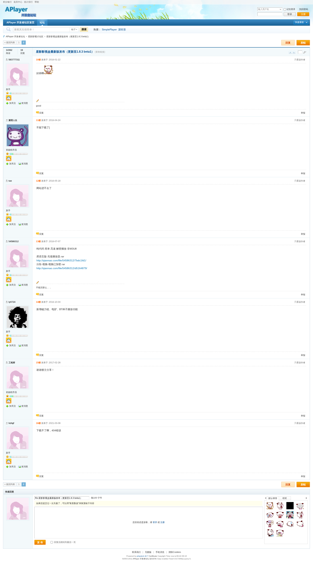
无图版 (148, 552)
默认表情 (272, 498)
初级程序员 (11, 150)
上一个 (265, 498)
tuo (10, 181)
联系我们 (136, 552)
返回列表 (10, 42)
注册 (303, 14)
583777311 (14, 59)
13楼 (38, 241)
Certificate (153, 556)
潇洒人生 (13, 120)
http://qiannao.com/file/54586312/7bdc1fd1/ (61, 260)
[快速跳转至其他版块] (4, 36)
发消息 (24, 103)
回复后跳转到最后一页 (64, 542)
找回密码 (303, 9)
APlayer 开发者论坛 (15, 36)
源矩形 (122, 29)
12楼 (38, 181)
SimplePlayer (109, 29)
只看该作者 (299, 59)
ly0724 (12, 302)
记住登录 (291, 9)
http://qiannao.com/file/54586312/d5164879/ (61, 268)
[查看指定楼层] (304, 52)
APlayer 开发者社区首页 (20, 22)
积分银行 (7, 2)
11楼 (38, 120)
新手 (8, 89)
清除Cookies (174, 552)
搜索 (84, 29)
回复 (288, 42)
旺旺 (285, 498)
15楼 (38, 362)
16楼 (38, 423)
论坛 (42, 22)
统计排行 (28, 2)
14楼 (38, 302)
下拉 (280, 9)
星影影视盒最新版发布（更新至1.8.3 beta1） (68, 36)
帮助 (37, 2)
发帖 (303, 42)
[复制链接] (100, 52)
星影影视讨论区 (35, 36)
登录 (289, 14)
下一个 (307, 498)
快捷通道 (299, 22)
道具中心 (18, 2)
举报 (303, 113)
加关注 (12, 103)
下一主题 (294, 52)
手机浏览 (160, 552)
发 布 (40, 542)
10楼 (38, 59)
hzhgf (11, 423)
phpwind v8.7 (142, 556)
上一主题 (290, 52)
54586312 (14, 241)
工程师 (12, 362)
